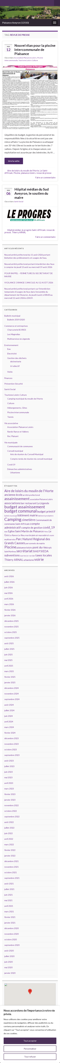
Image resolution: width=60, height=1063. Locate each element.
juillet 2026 (9, 582)
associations (12, 503)
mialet (51, 535)
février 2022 (9, 850)
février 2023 (9, 794)
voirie (39, 559)
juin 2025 (8, 654)
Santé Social (18, 201)
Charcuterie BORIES (16, 329)
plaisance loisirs (28, 173)
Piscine (17, 173)
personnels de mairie (35, 543)
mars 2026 (9, 604)
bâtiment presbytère (45, 516)
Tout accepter (30, 1040)
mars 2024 (9, 727)
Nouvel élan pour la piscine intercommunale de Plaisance (34, 49)
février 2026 (9, 610)
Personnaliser (30, 1048)
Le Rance (13, 535)
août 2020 (9, 950)
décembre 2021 (11, 861)
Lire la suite (13, 161)
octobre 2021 (10, 872)
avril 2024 (8, 721)
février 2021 (9, 917)
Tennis (10, 417)
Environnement (11, 345)
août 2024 (9, 705)
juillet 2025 (9, 649)
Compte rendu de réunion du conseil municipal (31, 459)
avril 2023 (8, 783)
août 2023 (9, 760)
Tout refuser (30, 1056)
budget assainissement (24, 506)
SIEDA (44, 551)
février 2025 (9, 677)
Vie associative (11, 423)
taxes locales (43, 555)
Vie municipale (10, 442)
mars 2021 (9, 911)
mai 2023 (8, 777)
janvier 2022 (9, 855)
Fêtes (46, 532)
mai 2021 (8, 900)
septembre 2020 (12, 945)
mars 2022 (9, 844)
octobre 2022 (10, 811)
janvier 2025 (9, 682)
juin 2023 (8, 772)
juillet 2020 (9, 956)
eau (5, 531)
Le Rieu (21, 535)
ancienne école (13, 494)
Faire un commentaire (45, 177)
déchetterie (15, 361)
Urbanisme (15, 472)
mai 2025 (8, 660)
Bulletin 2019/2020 (16, 319)
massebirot (43, 535)
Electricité (12, 353)
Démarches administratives (19, 469)
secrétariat (24, 551)
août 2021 (9, 883)
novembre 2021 (11, 867)
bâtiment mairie (28, 515)
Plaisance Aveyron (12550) (15, 22)
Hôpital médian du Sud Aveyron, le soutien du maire (31, 193)
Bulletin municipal (12, 315)
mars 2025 (9, 671)
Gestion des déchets (17, 358)
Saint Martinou (10, 551)
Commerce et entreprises (16, 326)
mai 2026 (8, 593)
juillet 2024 (9, 710)
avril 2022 (8, 839)
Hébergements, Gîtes (17, 408)
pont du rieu (40, 547)
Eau (9, 349)
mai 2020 (8, 967)
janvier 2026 (9, 615)
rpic (50, 547)
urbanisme (29, 560)
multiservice (10, 539)
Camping (12, 519)
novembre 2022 (11, 805)
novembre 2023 (11, 744)
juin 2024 (8, 716)
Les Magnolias (13, 334)
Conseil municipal (15, 451)
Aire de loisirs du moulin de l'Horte (23, 170)
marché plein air (31, 535)
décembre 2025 (11, 621)
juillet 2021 (9, 889)
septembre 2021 (12, 878)
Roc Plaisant (12, 436)
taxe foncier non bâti (27, 556)
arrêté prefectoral (31, 495)
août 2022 (9, 822)
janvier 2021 (9, 922)
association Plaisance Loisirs (41, 499)
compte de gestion (31, 527)
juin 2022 (8, 833)
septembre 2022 (12, 816)
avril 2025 (8, 665)
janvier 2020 (9, 973)
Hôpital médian (14, 230)
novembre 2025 (11, 626)
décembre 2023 (11, 738)
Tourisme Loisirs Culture (28, 60)
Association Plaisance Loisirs (25, 58)
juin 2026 (8, 587)
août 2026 (9, 576)
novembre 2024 (11, 693)
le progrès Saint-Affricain (34, 230)
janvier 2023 (9, 799)
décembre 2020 (11, 928)
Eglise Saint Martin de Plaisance (26, 531)
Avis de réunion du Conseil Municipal (26, 454)
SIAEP (36, 551)
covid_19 (49, 527)
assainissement (17, 498)
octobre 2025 (10, 632)
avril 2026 (8, 598)
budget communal (20, 510)
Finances (8, 378)
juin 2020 (8, 962)
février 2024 (9, 732)
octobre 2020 (10, 939)
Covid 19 (11, 464)
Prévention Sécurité (13, 383)
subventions (12, 555)
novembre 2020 (11, 934)
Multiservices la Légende (18, 339)
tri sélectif (15, 366)
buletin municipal (10, 516)
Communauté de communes (20, 446)
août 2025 (9, 643)
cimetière (28, 520)
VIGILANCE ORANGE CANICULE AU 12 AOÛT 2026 (28, 282)
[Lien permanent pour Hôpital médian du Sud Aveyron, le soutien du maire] (30, 214)
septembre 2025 (12, 637)
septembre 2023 (12, 755)
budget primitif (46, 511)
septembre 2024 (12, 699)
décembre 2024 (11, 688)
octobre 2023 (10, 749)
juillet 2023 (9, 766)
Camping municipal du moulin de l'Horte (25, 398)
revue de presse (43, 173)
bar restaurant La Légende (35, 503)
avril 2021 (8, 906)
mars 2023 (9, 788)
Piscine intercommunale (18, 412)
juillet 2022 (9, 827)
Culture (10, 403)
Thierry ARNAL (19, 232)
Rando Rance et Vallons (18, 431)
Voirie (10, 372)
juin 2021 (8, 894)
